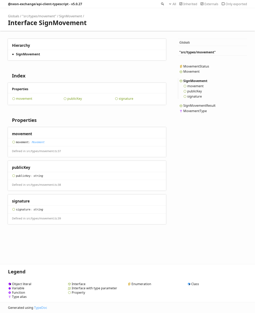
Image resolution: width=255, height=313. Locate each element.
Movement (38, 142)
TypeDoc (40, 307)
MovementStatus (196, 66)
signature (126, 99)
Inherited (190, 4)
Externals (211, 4)
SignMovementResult (199, 105)
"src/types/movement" (39, 16)
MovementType (195, 111)
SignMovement (70, 16)
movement (24, 99)
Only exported (236, 4)
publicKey (74, 99)
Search (162, 4)
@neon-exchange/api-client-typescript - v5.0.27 (45, 4)
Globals (13, 16)
